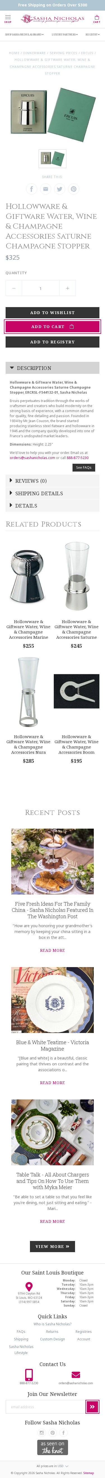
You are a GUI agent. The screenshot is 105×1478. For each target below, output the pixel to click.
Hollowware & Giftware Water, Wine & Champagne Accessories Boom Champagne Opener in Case (77, 749)
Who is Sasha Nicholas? (52, 1324)
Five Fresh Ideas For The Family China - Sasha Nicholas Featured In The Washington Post (53, 910)
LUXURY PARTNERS (64, 34)
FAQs (21, 1331)
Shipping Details (38, 493)
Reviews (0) (30, 480)
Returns (52, 1331)
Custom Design (52, 1339)
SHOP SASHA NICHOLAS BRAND (23, 34)
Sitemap (88, 1473)
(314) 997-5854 (29, 1302)
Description (33, 368)
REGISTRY (92, 34)
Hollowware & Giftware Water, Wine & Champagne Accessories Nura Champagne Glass (28, 747)
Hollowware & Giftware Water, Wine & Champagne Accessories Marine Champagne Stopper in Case (28, 634)
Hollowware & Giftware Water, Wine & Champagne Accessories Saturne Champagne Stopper (52, 66)
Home (14, 53)
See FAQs (84, 467)
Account (83, 1339)
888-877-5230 (77, 457)
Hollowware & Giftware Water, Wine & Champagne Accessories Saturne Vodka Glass (77, 632)
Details (26, 505)
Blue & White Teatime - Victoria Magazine (52, 1045)
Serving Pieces (64, 53)
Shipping (21, 1339)
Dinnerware (34, 53)
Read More (52, 950)
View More (51, 1246)
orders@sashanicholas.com (32, 457)
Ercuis (87, 53)
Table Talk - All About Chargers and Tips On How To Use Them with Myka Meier (52, 1180)
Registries (84, 1331)
